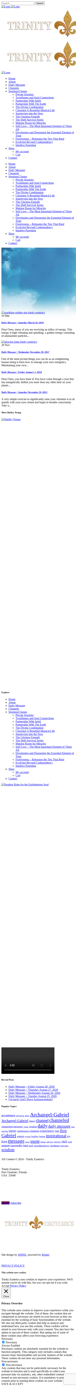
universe (64, 1145)
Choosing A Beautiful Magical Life (35, 730)
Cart (18, 775)
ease (73, 1127)
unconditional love (41, 1145)
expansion (34, 1131)
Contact (12, 778)
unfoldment (55, 1145)
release (43, 1142)
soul (70, 1141)
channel (42, 1120)
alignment (20, 1116)
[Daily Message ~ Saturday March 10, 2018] (23, 312)
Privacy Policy (18, 1285)
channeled (59, 1120)
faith (57, 1131)
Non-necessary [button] (9, 1361)
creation (33, 1126)
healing (35, 1136)
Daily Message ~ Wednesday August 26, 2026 (34, 1092)
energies (4, 1131)
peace (27, 1142)
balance (32, 1121)
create (26, 1127)
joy (69, 1136)
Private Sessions (25, 715)
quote (35, 1141)
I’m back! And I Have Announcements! (30, 1099)
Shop (11, 769)
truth (31, 1145)
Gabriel (8, 1135)
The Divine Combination (29, 727)
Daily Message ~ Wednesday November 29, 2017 (25, 352)
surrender (16, 1145)
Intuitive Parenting (26, 765)
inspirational (56, 1135)
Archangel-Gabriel (49, 1114)
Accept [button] (5, 1285)
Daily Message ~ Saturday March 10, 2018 (22, 322)
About (12, 702)
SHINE (22, 1254)
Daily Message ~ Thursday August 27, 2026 (33, 1089)
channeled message (12, 1126)
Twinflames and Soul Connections (35, 718)
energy (12, 1130)
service (57, 1142)
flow (63, 1131)
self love (49, 1142)
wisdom (7, 1149)
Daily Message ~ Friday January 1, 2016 (21, 372)
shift (64, 1141)
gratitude (20, 1136)
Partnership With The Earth (31, 724)
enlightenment (23, 1131)
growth (28, 1136)
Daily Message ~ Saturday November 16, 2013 (24, 392)
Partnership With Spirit (28, 721)
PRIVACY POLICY (13, 1265)
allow (27, 1116)
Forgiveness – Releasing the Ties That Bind (40, 759)
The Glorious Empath (28, 737)
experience (47, 1131)
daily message (59, 1126)
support (5, 1145)
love (4, 1141)
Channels (13, 708)
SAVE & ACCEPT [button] (12, 1383)
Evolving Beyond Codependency (34, 762)
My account (22, 772)
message (16, 1141)
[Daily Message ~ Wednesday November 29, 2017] (19, 341)
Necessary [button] (7, 1338)
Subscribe (15, 1202)
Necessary (11, 1342)
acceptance (8, 1115)
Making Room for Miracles (31, 743)
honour (42, 1136)
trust (25, 1145)
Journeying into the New (29, 734)
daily (43, 1125)
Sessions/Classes (17, 711)
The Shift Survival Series (29, 740)
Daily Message (16, 705)
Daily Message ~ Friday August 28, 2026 (31, 1086)
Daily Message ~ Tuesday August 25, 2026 (32, 1096)
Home (11, 699)
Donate (5, 1202)
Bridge (45, 1254)
